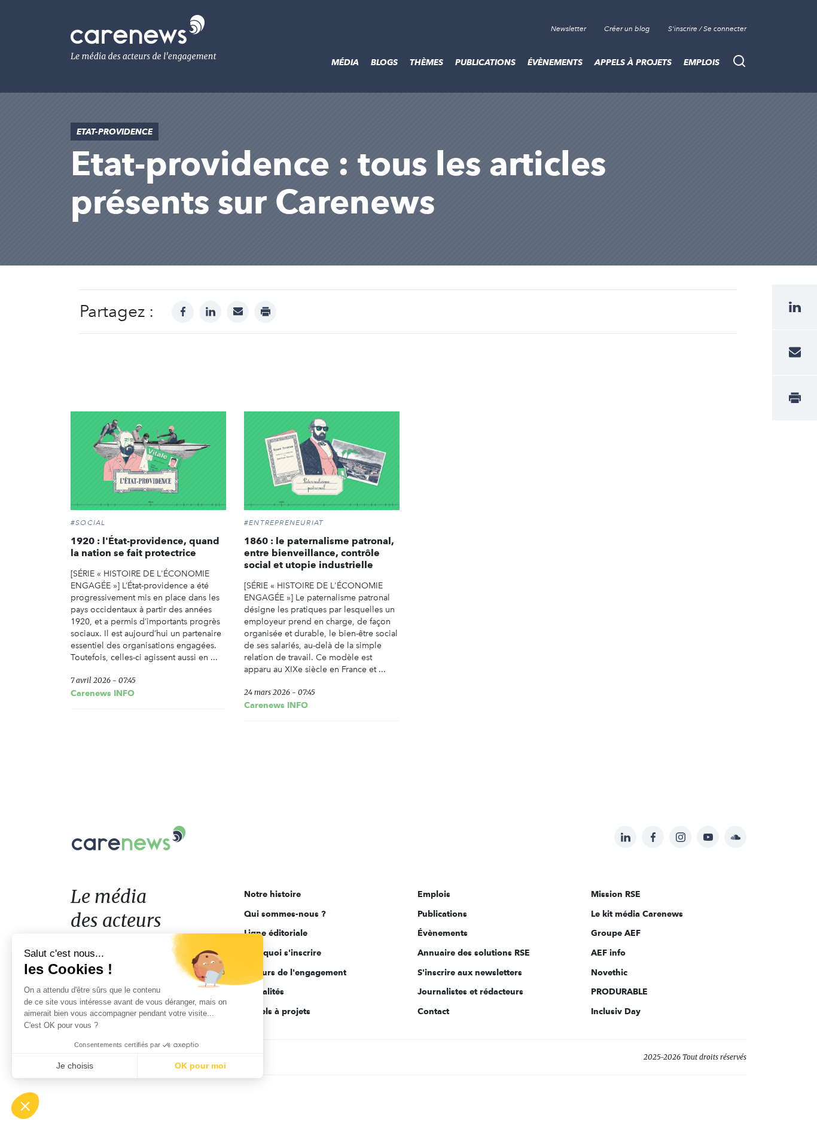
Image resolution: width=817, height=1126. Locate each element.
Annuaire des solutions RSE (473, 952)
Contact (433, 1011)
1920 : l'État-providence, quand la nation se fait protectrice (145, 547)
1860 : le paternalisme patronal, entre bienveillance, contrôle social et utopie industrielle (319, 552)
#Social (88, 522)
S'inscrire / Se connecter (707, 29)
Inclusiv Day (616, 1011)
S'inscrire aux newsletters (469, 972)
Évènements (555, 62)
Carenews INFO (103, 693)
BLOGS (384, 62)
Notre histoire (272, 894)
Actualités (264, 991)
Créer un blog (627, 29)
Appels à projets (633, 62)
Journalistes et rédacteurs (470, 991)
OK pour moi (200, 1065)
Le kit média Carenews (637, 914)
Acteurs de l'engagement (295, 972)
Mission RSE (616, 894)
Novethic (609, 972)
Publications (485, 62)
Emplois (702, 62)
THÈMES (426, 62)
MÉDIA (345, 62)
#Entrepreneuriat (284, 522)
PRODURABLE (619, 991)
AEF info (608, 952)
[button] (25, 1105)
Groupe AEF (616, 933)
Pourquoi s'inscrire (282, 952)
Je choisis (74, 1065)
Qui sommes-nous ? (285, 914)
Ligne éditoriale (275, 933)
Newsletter (568, 29)
